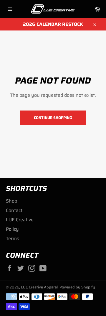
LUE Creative (20, 219)
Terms (12, 238)
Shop (11, 201)
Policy (12, 229)
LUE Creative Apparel (39, 287)
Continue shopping (53, 118)
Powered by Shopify (77, 287)
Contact (14, 210)
